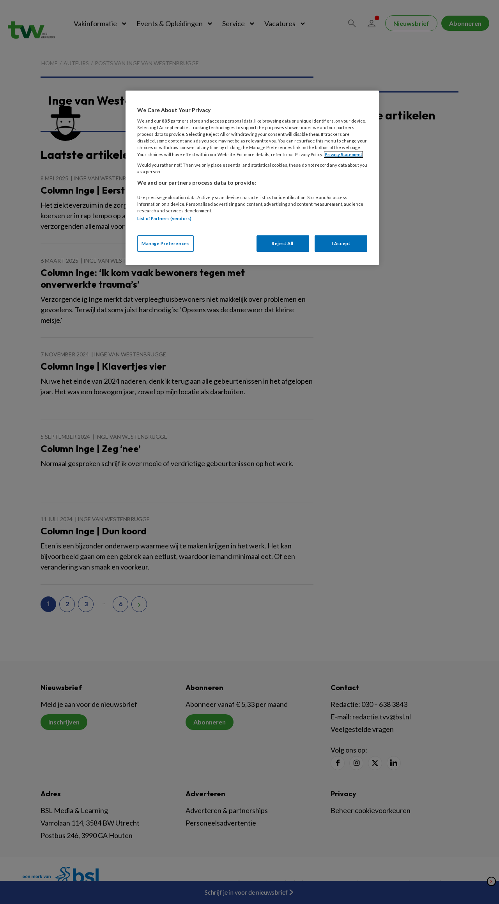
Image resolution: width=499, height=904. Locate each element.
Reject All (283, 243)
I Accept (341, 243)
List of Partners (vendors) (164, 218)
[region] (252, 178)
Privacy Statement (343, 154)
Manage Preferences (165, 243)
